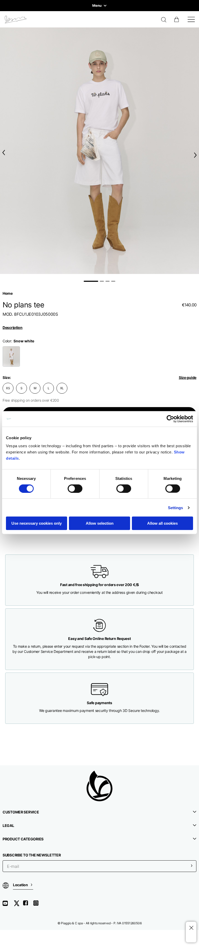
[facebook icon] (28, 905)
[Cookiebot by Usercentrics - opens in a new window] (170, 419)
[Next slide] (196, 155)
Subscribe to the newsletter (32, 855)
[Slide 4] (113, 281)
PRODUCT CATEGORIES (23, 839)
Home (8, 293)
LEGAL (8, 825)
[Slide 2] (102, 281)
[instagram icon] (38, 905)
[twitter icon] (18, 905)
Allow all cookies (162, 523)
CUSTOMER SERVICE (21, 812)
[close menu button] (191, 928)
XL (62, 388)
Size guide (187, 377)
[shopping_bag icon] (177, 19)
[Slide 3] (107, 281)
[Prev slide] (2, 152)
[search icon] (164, 20)
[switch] (75, 488)
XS (8, 388)
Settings (175, 507)
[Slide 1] (91, 281)
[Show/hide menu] (191, 19)
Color (7, 341)
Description (13, 327)
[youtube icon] (8, 905)
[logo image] (15, 19)
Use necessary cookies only (36, 523)
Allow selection (99, 523)
